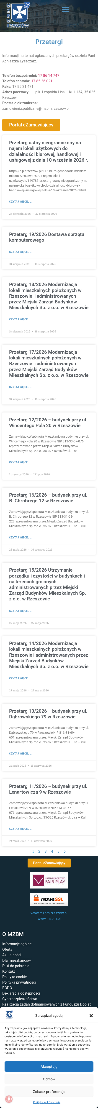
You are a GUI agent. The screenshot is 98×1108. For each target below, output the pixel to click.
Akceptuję (49, 1066)
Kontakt (8, 971)
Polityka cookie (14, 977)
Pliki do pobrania (15, 966)
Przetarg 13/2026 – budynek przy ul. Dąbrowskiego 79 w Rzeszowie (48, 714)
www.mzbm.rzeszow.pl (49, 913)
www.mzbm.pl (49, 918)
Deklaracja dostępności (21, 993)
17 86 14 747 (48, 75)
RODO (7, 988)
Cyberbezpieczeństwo (19, 999)
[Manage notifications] (9, 1099)
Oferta (7, 949)
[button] (91, 1015)
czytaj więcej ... (20, 201)
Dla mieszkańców (16, 960)
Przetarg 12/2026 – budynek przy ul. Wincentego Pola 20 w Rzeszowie (48, 422)
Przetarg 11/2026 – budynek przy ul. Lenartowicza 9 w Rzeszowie (48, 789)
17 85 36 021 (41, 81)
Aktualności (11, 955)
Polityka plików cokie (46, 1102)
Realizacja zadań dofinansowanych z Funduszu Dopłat (46, 1004)
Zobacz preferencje (49, 1091)
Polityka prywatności (19, 982)
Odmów (49, 1079)
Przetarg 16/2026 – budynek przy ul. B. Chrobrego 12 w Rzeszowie (48, 497)
